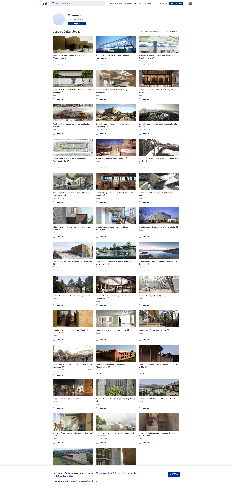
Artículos (118, 3)
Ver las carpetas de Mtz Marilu (151, 31)
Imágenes (128, 3)
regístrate (93, 481)
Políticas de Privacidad (124, 473)
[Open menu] (190, 3)
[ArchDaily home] (44, 3)
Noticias (148, 3)
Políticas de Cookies (63, 476)
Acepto (174, 474)
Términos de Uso (104, 473)
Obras (110, 3)
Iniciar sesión (161, 3)
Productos (138, 3)
